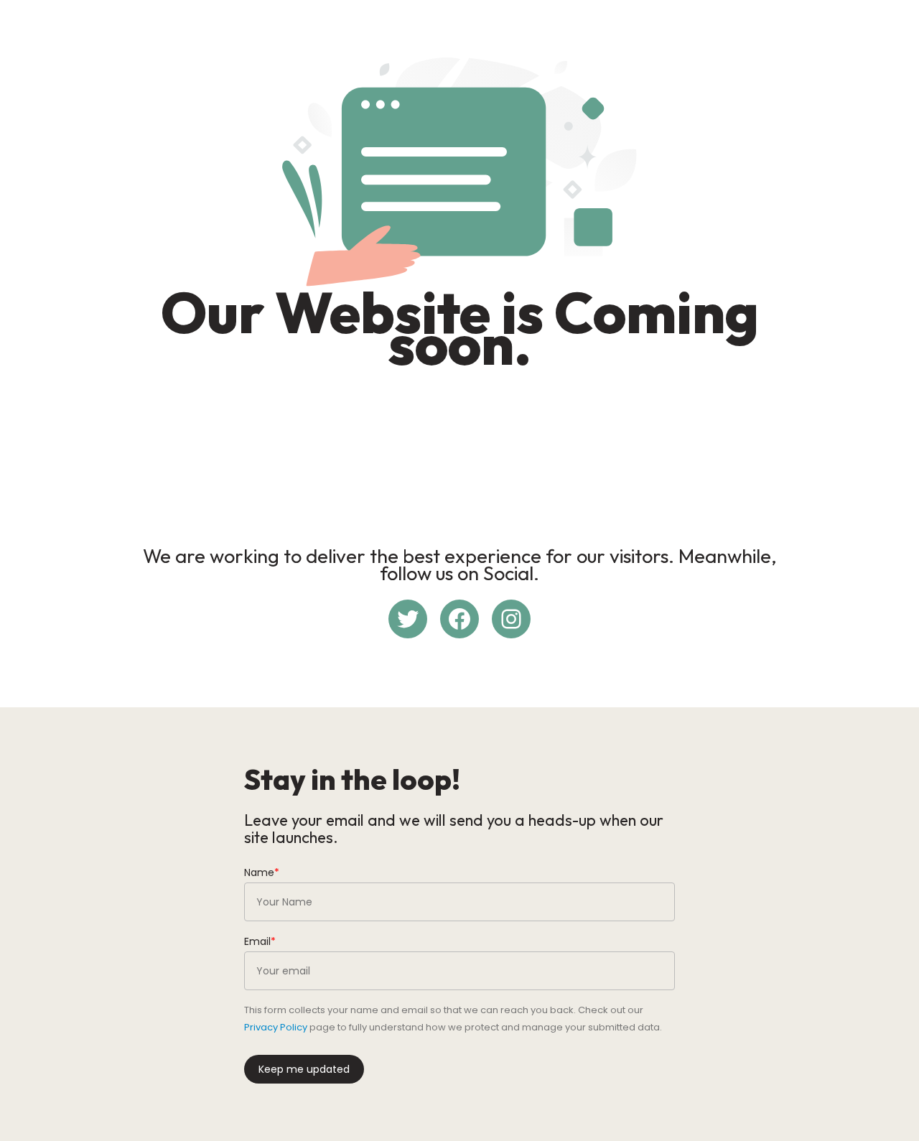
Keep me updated (304, 1069)
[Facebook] (459, 619)
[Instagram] (511, 619)
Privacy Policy (275, 1027)
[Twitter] (407, 619)
